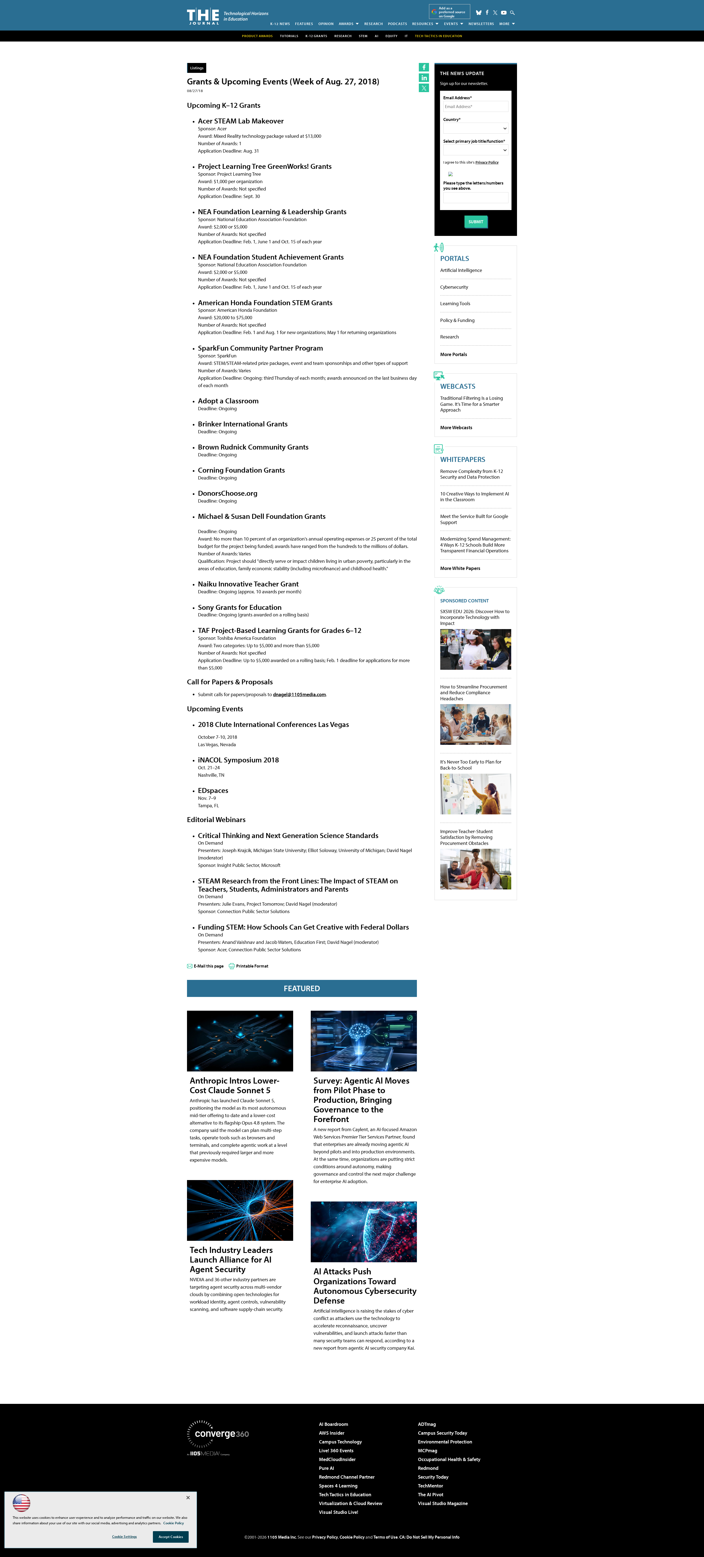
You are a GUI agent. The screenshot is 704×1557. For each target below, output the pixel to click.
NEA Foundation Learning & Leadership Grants (272, 211)
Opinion (326, 23)
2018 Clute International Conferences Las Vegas (273, 724)
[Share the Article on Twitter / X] (423, 87)
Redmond (428, 1468)
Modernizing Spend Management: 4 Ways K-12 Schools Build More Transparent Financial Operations (475, 545)
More (504, 23)
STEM (363, 36)
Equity (392, 36)
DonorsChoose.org (227, 493)
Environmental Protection (445, 1441)
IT (406, 36)
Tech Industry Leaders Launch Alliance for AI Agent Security (231, 1259)
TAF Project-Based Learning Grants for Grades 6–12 (279, 630)
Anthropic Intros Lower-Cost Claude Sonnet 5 (234, 1085)
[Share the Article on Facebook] (423, 67)
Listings (197, 67)
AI (376, 36)
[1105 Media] (220, 1484)
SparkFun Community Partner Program (260, 347)
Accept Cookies (171, 1536)
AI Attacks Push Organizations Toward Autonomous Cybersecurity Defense (365, 1286)
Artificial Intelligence (461, 270)
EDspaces (213, 790)
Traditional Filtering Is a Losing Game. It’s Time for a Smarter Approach (471, 404)
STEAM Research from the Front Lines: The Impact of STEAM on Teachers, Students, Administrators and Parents (298, 885)
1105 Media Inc (281, 1537)
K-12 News (280, 23)
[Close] (188, 1498)
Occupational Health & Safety (449, 1459)
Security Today (433, 1477)
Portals (454, 258)
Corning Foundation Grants (241, 470)
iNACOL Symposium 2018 (238, 759)
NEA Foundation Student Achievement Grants (271, 256)
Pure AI (326, 1468)
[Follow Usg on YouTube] (504, 12)
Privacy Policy (487, 162)
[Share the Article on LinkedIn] (423, 77)
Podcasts (397, 23)
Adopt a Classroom (228, 400)
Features (304, 23)
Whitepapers (462, 459)
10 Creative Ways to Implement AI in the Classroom (474, 496)
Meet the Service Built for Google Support (474, 519)
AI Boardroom (333, 1424)
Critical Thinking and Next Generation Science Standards (288, 835)
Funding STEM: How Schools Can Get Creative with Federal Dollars (303, 927)
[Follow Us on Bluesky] (479, 12)
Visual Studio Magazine (443, 1503)
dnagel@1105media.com (299, 694)
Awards (346, 23)
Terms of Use (385, 1537)
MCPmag (427, 1450)
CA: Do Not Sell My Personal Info (429, 1537)
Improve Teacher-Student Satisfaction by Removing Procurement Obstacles (466, 837)
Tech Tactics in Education (345, 1494)
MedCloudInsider (337, 1459)
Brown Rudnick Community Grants (253, 446)
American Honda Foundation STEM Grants (265, 302)
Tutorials (289, 36)
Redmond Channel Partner (347, 1477)
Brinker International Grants (243, 423)
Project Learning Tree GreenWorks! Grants (265, 166)
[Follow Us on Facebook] (487, 12)
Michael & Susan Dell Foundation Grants (262, 516)
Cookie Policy (352, 1537)
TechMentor (430, 1485)
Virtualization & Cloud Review (350, 1503)
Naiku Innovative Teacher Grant (248, 583)
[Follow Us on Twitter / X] (495, 12)
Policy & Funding (457, 320)
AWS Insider (331, 1433)
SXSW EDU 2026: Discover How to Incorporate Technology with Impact (475, 617)
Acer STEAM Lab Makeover (241, 120)
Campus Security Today (442, 1433)
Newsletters (481, 23)
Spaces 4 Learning (338, 1485)
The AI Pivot (430, 1494)
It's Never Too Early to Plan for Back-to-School (470, 765)
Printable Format (252, 966)
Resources (422, 23)
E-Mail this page (209, 966)
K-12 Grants (316, 36)
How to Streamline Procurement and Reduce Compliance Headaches (473, 693)
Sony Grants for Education (240, 607)
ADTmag (427, 1424)
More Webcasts (456, 427)
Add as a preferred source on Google (452, 12)
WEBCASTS (457, 386)
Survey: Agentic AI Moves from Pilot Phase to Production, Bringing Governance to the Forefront (361, 1100)
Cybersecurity (454, 287)
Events (451, 23)
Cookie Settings (124, 1536)
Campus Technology (340, 1441)
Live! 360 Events (336, 1450)
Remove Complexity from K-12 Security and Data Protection (471, 474)
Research (373, 23)
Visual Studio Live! (338, 1512)
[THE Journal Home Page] (227, 16)
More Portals (453, 354)
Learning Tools (455, 303)
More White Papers (460, 568)
